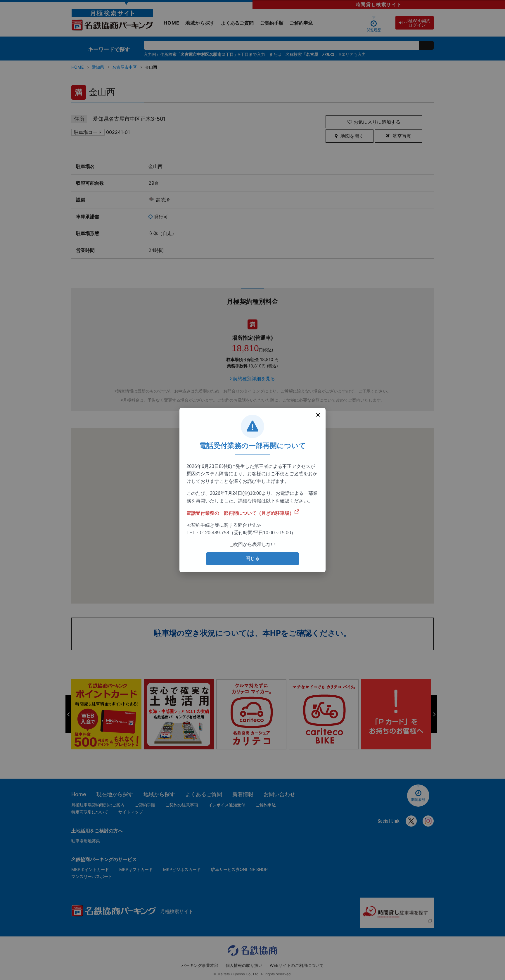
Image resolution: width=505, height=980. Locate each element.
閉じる (252, 558)
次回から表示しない (255, 544)
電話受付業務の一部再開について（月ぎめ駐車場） (240, 513)
